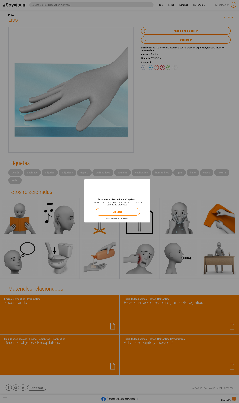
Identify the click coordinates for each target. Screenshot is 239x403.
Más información (112, 219)
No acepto (124, 219)
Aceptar (117, 211)
